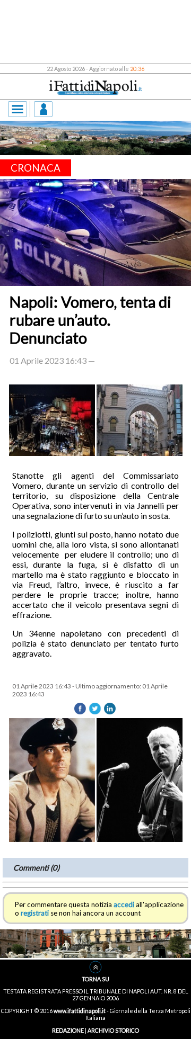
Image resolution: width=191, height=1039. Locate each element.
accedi (124, 904)
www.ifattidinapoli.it (80, 1010)
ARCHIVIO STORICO (113, 1030)
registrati (35, 913)
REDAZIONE (68, 1030)
